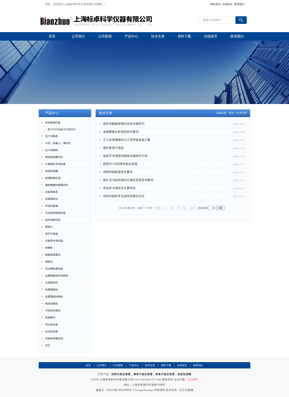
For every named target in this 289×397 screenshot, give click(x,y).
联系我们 (239, 4)
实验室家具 (51, 191)
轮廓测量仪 (51, 289)
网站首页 (216, 4)
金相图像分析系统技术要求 (121, 131)
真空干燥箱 (51, 233)
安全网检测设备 (54, 268)
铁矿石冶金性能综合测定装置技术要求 (128, 180)
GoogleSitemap (144, 390)
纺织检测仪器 (53, 122)
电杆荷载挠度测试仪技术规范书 (123, 123)
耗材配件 (50, 317)
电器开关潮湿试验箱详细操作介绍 (125, 155)
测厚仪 (49, 261)
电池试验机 (51, 303)
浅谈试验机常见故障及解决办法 (123, 196)
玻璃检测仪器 (53, 178)
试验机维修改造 (54, 338)
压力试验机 (51, 136)
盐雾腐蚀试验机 (54, 296)
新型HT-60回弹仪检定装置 (120, 164)
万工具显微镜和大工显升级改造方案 (126, 139)
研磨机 (49, 247)
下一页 (181, 208)
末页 (192, 208)
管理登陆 (159, 390)
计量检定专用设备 (55, 164)
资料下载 (166, 365)
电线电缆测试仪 (54, 157)
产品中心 (134, 365)
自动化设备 (51, 331)
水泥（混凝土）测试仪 (58, 143)
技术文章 (242, 112)
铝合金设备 (51, 324)
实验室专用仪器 (54, 240)
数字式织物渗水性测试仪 (62, 129)
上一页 (169, 208)
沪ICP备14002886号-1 (120, 390)
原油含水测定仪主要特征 (119, 188)
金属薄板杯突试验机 (56, 275)
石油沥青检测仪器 (55, 212)
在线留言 (227, 4)
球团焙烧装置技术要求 (118, 172)
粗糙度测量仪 (53, 254)
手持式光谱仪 (53, 310)
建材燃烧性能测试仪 (56, 184)
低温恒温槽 (51, 171)
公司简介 (102, 365)
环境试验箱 (51, 205)
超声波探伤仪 (53, 219)
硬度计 (49, 226)
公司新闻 (118, 365)
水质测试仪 (51, 282)
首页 (231, 112)
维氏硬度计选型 (113, 147)
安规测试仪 (51, 198)
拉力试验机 (51, 150)
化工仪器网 (186, 390)
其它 (47, 345)
